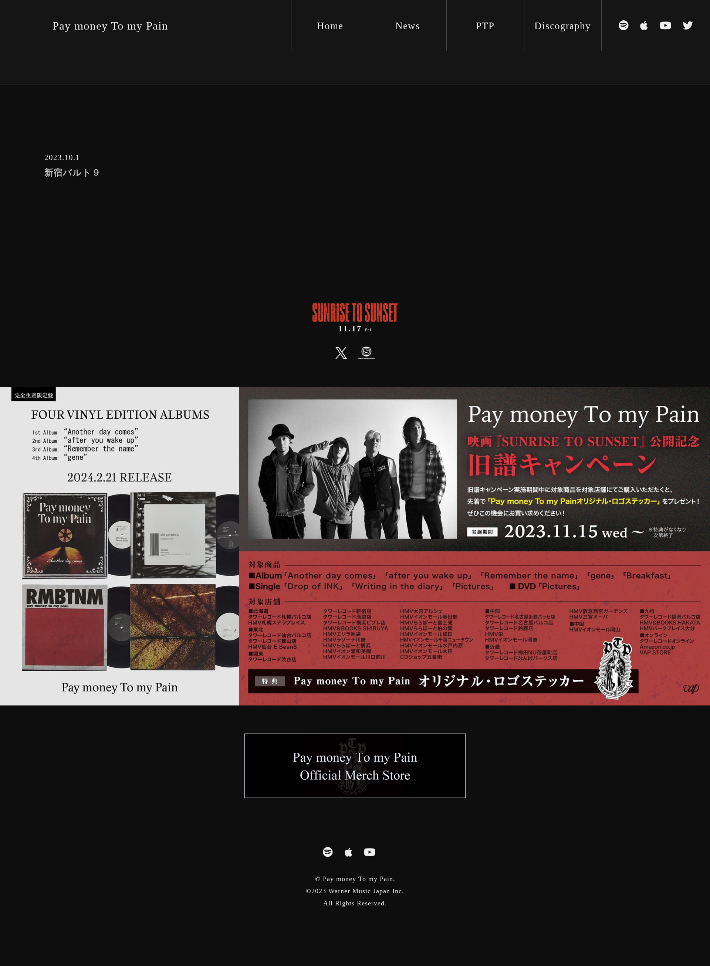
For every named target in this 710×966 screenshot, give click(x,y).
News (407, 25)
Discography (562, 25)
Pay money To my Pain (110, 26)
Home (330, 25)
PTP (485, 25)
